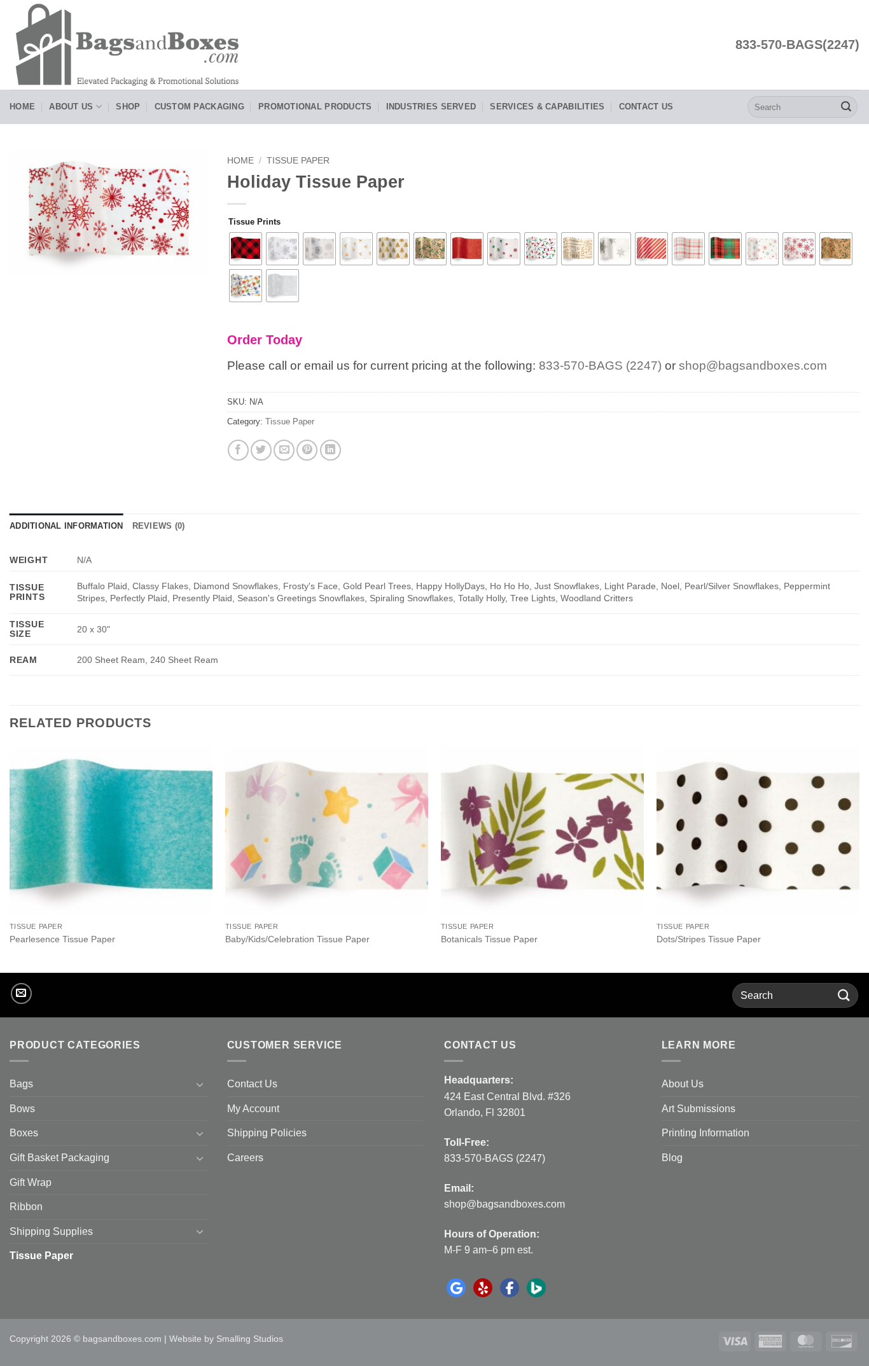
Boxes (24, 1132)
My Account (253, 1108)
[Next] (858, 858)
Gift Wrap (31, 1182)
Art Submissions (698, 1108)
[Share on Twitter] (261, 450)
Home (22, 106)
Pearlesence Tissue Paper (62, 939)
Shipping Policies (267, 1132)
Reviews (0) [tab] (158, 526)
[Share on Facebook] (238, 450)
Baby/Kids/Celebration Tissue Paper (297, 939)
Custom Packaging (199, 106)
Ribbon (26, 1206)
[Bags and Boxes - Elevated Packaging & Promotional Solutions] (131, 45)
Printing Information (705, 1132)
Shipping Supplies (51, 1231)
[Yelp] (482, 1287)
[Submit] (846, 107)
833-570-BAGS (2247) (600, 365)
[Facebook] (509, 1287)
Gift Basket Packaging (59, 1157)
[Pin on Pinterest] (306, 450)
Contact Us (646, 106)
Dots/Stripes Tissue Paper (709, 939)
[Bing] (536, 1288)
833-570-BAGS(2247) (797, 45)
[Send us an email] (21, 993)
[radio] (245, 249)
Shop (128, 106)
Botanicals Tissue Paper (489, 939)
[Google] (456, 1287)
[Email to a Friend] (284, 450)
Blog (672, 1157)
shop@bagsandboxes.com (753, 365)
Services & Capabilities (547, 106)
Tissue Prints (254, 222)
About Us (71, 106)
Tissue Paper (298, 160)
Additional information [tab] (66, 526)
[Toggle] (200, 1084)
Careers (245, 1157)
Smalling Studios (249, 1339)
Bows (22, 1108)
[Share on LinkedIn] (330, 450)
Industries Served (431, 106)
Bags (21, 1083)
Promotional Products (315, 106)
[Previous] (10, 858)
